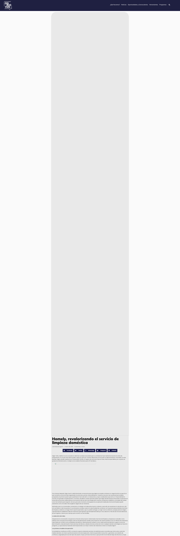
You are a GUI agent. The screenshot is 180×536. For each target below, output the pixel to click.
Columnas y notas (80, 446)
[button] (68, 450)
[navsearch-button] (169, 4)
